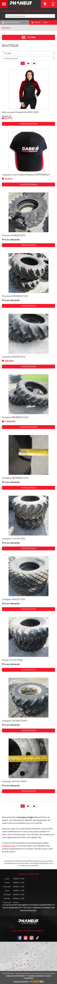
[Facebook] (20, 938)
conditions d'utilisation (36, 975)
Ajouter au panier (28, 184)
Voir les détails (28, 245)
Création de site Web (20, 981)
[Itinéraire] (45, 4)
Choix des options (28, 124)
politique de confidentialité (15, 975)
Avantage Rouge (12, 22)
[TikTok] (38, 938)
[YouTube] (26, 938)
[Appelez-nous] (53, 4)
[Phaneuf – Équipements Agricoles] (24, 4)
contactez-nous (8, 846)
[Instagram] (32, 938)
